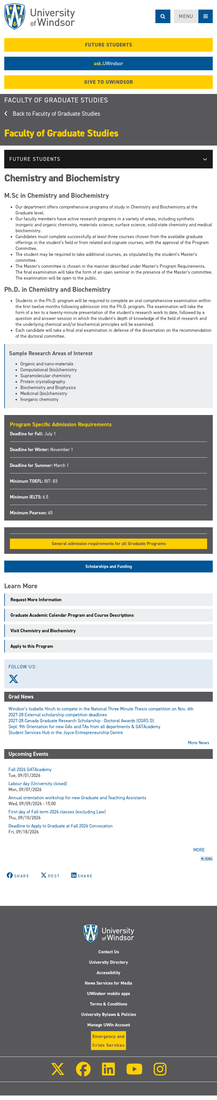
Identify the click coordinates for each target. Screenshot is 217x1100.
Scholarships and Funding (108, 566)
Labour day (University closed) (37, 784)
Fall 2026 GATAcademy (30, 769)
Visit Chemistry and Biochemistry (43, 631)
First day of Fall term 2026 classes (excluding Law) (57, 812)
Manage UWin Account (108, 1025)
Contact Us (108, 952)
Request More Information (36, 600)
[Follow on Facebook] (83, 1073)
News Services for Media (108, 983)
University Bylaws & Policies (108, 1014)
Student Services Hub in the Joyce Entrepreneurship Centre (65, 732)
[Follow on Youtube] (134, 1073)
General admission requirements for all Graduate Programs (109, 543)
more (199, 850)
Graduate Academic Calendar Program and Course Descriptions (72, 615)
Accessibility (108, 973)
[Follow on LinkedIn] (108, 1073)
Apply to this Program (32, 646)
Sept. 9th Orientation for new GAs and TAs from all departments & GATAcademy (84, 727)
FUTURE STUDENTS (108, 44)
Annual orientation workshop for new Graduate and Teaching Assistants (77, 798)
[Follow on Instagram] (160, 1073)
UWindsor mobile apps (108, 993)
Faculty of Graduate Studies (56, 100)
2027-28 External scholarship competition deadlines (57, 715)
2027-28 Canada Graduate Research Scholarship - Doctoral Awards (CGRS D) (81, 721)
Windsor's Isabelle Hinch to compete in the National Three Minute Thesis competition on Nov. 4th (101, 709)
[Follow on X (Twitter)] (57, 1073)
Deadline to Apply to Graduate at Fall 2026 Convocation (60, 826)
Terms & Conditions (108, 1004)
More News (198, 743)
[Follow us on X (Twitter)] (16, 681)
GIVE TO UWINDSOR (108, 82)
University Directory (108, 962)
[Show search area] (162, 16)
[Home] (39, 16)
